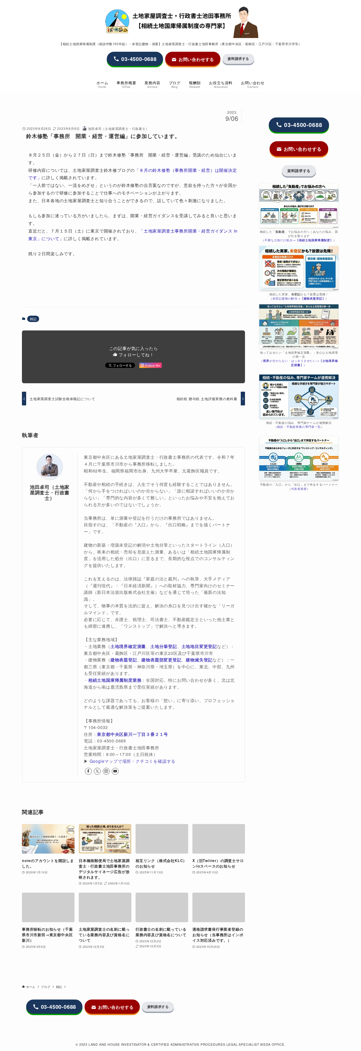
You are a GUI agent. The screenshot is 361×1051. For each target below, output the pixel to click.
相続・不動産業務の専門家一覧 (299, 427)
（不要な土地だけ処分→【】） (298, 240)
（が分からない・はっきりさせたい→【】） (299, 362)
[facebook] (88, 771)
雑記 (33, 318)
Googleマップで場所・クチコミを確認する (133, 761)
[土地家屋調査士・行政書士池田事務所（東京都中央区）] (180, 22)
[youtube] (115, 771)
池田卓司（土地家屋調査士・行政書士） (50, 492)
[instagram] (106, 771)
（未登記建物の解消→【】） (298, 298)
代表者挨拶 (299, 489)
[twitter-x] (97, 771)
